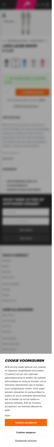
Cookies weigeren (26, 432)
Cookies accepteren (26, 422)
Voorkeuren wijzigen (26, 440)
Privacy (7, 415)
